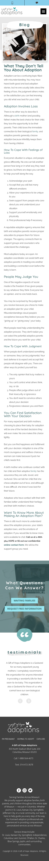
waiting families (24, 600)
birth (17, 115)
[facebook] (19, 790)
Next (28, 700)
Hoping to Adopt (25, 739)
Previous (20, 700)
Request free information (24, 608)
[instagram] (24, 790)
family (35, 131)
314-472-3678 (26, 764)
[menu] (43, 11)
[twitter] (30, 790)
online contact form (14, 545)
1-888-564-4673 (25, 758)
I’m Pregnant (8, 739)
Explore (41, 739)
